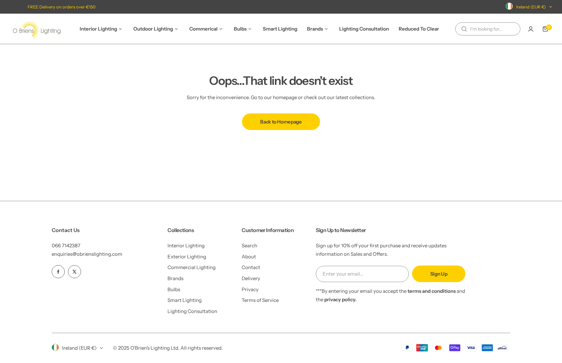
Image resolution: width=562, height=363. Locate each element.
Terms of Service (260, 300)
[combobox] (487, 28)
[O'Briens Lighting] (37, 29)
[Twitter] (74, 271)
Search (249, 245)
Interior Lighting (186, 245)
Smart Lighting (184, 300)
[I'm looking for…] (464, 28)
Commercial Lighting (191, 267)
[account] (531, 29)
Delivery (251, 278)
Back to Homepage (280, 122)
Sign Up (438, 274)
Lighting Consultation (192, 311)
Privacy (250, 289)
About (249, 256)
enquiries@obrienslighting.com (87, 254)
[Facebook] (58, 271)
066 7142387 (66, 245)
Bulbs (173, 289)
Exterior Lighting (186, 256)
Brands (175, 278)
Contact (251, 267)
